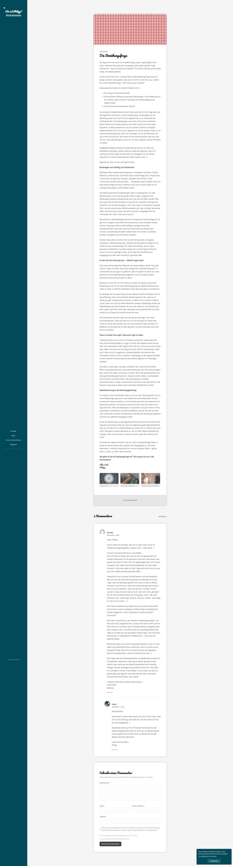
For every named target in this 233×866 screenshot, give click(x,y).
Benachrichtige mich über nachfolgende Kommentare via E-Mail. (119, 835)
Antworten (163, 517)
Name (102, 806)
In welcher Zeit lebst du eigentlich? (150, 486)
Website (103, 817)
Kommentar (105, 783)
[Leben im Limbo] (109, 478)
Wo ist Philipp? (13, 11)
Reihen (13, 436)
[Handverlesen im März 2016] (129, 478)
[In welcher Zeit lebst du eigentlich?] (150, 478)
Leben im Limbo (104, 486)
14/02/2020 (104, 52)
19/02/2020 (118, 707)
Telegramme (13, 444)
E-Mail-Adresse (138, 806)
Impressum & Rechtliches (13, 659)
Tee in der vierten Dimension (13, 440)
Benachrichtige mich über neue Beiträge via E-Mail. (115, 839)
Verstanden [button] (214, 861)
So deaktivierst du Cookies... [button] (208, 856)
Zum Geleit (13, 431)
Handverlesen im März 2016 (128, 486)
